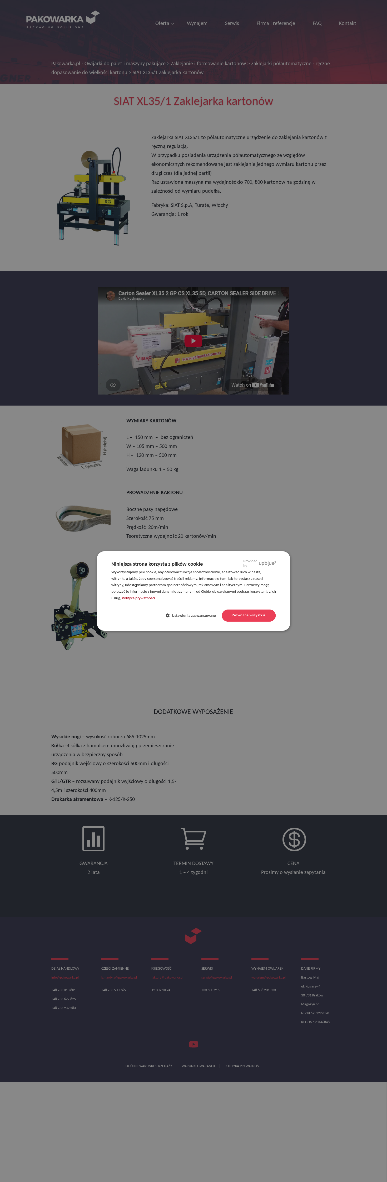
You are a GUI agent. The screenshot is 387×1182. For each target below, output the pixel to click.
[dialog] (193, 591)
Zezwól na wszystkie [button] (249, 615)
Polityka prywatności (138, 598)
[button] (193, 616)
